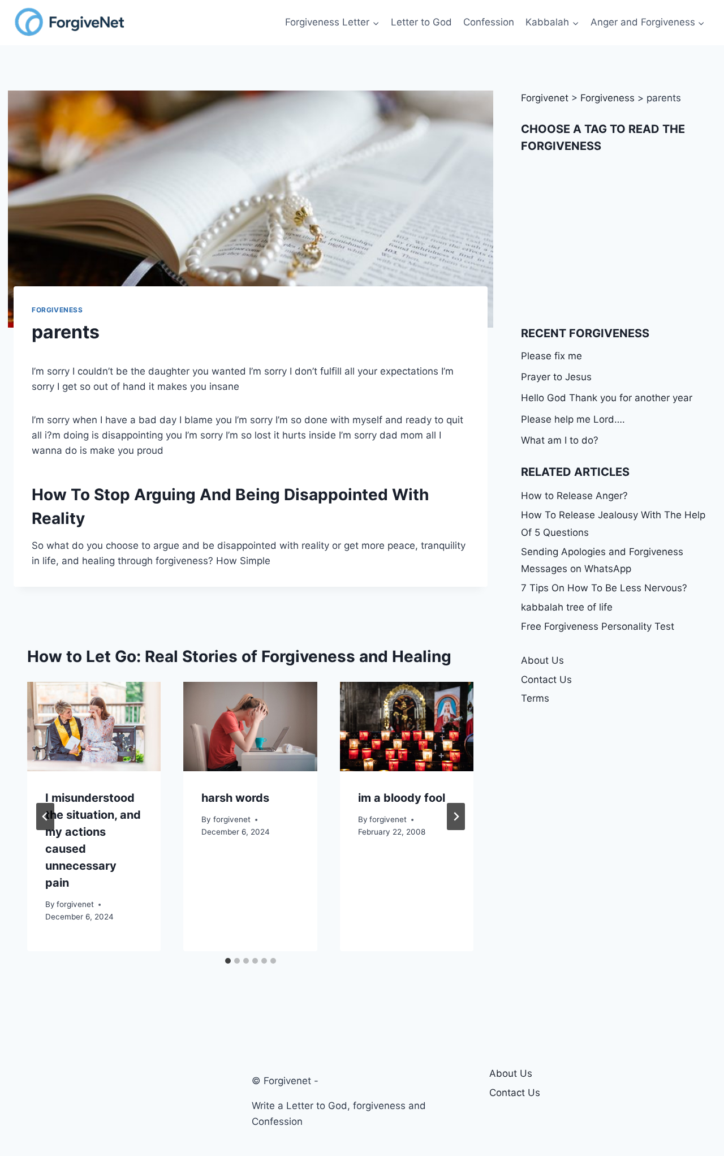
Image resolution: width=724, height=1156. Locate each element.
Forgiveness (57, 310)
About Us (542, 660)
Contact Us (546, 679)
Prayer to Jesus (556, 377)
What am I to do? (559, 440)
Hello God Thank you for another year (606, 397)
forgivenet (75, 904)
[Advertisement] (615, 239)
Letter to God (421, 22)
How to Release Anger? (574, 495)
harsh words (235, 798)
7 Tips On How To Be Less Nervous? (604, 588)
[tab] (228, 961)
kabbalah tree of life (567, 607)
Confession (488, 22)
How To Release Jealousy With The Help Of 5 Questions (613, 523)
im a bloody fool (401, 798)
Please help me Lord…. (573, 419)
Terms (535, 698)
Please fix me (551, 356)
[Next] (456, 816)
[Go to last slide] (45, 816)
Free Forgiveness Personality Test (597, 626)
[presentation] (94, 726)
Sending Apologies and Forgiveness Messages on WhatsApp (602, 560)
